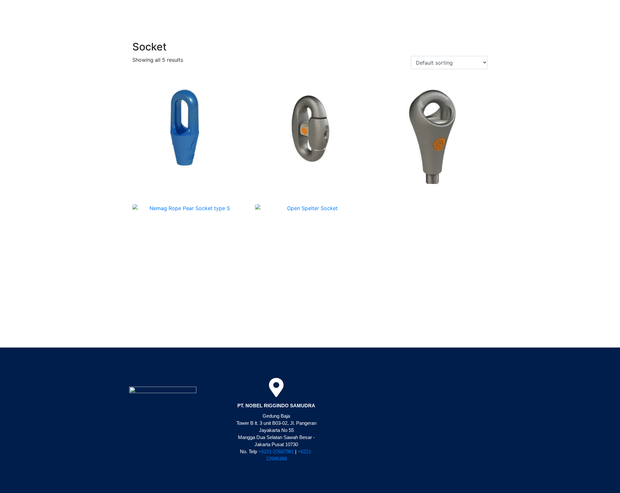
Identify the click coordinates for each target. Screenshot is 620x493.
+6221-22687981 (276, 451)
